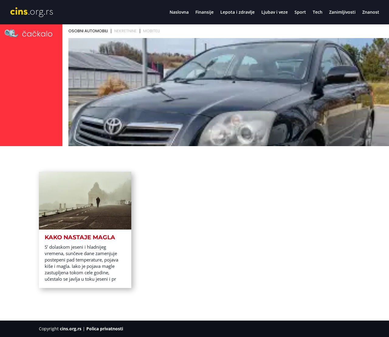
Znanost (370, 12)
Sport (300, 12)
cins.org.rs (70, 329)
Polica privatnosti (104, 329)
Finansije (204, 12)
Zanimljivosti (342, 12)
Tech (317, 12)
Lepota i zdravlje (237, 12)
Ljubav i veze (274, 12)
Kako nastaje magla (80, 237)
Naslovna (179, 12)
